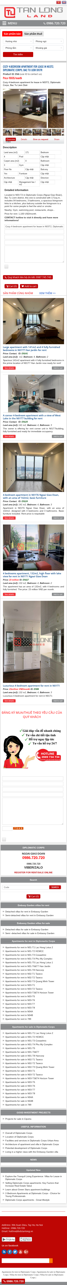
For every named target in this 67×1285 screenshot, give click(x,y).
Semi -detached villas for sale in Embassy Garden (29, 933)
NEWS (33, 1159)
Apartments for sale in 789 (18, 1104)
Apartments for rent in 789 (18, 1019)
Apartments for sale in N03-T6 (20, 1086)
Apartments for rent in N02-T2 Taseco (24, 977)
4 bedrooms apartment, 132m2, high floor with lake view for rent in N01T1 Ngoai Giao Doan (32, 575)
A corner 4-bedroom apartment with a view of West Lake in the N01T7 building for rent (32, 417)
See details (9, 368)
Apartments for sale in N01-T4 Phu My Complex (29, 1044)
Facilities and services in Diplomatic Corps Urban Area (32, 1140)
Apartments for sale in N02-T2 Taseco (24, 1063)
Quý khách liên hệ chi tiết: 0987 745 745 (29, 277)
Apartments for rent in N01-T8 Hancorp (24, 970)
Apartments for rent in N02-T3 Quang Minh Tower (29, 981)
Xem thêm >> (47, 293)
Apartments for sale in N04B (19, 1101)
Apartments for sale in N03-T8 (20, 1093)
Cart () (13, 286)
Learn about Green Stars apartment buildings (27, 1189)
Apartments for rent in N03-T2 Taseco (24, 989)
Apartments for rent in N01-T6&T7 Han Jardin (27, 966)
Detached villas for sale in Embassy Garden (26, 929)
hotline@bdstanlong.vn (21, 1231)
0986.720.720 (55, 23)
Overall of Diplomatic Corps (18, 1133)
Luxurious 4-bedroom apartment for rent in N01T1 (31, 685)
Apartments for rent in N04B (19, 1015)
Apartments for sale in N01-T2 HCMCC (24, 1037)
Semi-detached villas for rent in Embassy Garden (29, 915)
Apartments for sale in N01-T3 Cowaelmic (25, 1040)
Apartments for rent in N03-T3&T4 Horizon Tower (29, 992)
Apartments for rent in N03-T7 (20, 1004)
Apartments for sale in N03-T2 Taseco (24, 1074)
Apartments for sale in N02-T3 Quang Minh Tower (29, 1067)
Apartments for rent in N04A (19, 1011)
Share (56, 139)
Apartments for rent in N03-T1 (20, 985)
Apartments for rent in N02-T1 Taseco (24, 974)
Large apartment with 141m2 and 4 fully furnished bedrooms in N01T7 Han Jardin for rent (31, 348)
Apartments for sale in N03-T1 (20, 1071)
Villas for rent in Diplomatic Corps (24, 1275)
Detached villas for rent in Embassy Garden (26, 911)
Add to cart (30, 286)
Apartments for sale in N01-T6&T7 (22, 1052)
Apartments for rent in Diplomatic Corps (19, 1272)
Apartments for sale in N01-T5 (20, 1048)
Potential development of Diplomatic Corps (26, 1148)
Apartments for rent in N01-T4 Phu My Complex (28, 958)
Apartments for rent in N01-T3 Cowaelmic (25, 955)
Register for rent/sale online (33, 872)
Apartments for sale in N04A (19, 1097)
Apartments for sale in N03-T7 (20, 1089)
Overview (11, 139)
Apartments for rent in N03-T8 (20, 1007)
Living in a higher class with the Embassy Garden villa (31, 1152)
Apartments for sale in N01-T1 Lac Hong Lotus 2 (29, 1033)
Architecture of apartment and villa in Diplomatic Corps (32, 1144)
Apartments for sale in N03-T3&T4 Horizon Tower (29, 1078)
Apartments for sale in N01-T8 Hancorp (24, 1055)
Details (24, 139)
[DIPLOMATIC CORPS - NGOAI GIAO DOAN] (33, 17)
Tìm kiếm (18, 54)
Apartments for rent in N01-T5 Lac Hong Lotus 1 (29, 962)
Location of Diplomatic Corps (19, 1137)
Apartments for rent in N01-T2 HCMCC (24, 951)
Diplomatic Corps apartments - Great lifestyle (27, 1200)
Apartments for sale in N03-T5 (20, 1082)
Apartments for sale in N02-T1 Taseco (24, 1059)
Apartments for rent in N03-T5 (20, 996)
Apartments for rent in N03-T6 (20, 1000)
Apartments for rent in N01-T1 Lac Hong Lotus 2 (29, 947)
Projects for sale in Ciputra (18, 1119)
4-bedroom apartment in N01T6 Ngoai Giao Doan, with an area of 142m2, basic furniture (31, 496)
